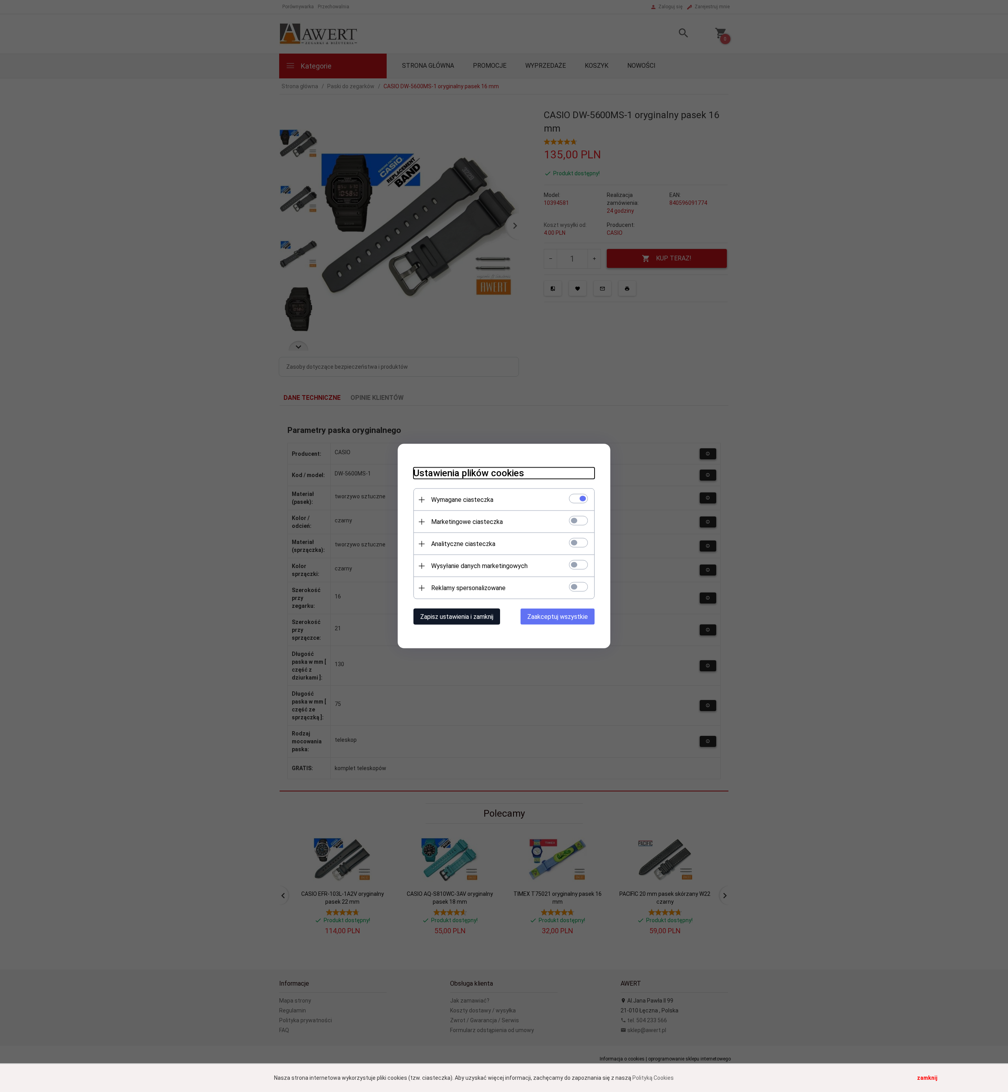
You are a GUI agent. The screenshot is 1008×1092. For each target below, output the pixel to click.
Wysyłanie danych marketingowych (479, 566)
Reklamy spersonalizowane (468, 588)
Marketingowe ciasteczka (467, 522)
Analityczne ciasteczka (463, 544)
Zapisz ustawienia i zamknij (456, 616)
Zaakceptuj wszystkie (557, 616)
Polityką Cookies (653, 1078)
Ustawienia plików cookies (468, 473)
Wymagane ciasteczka (462, 499)
